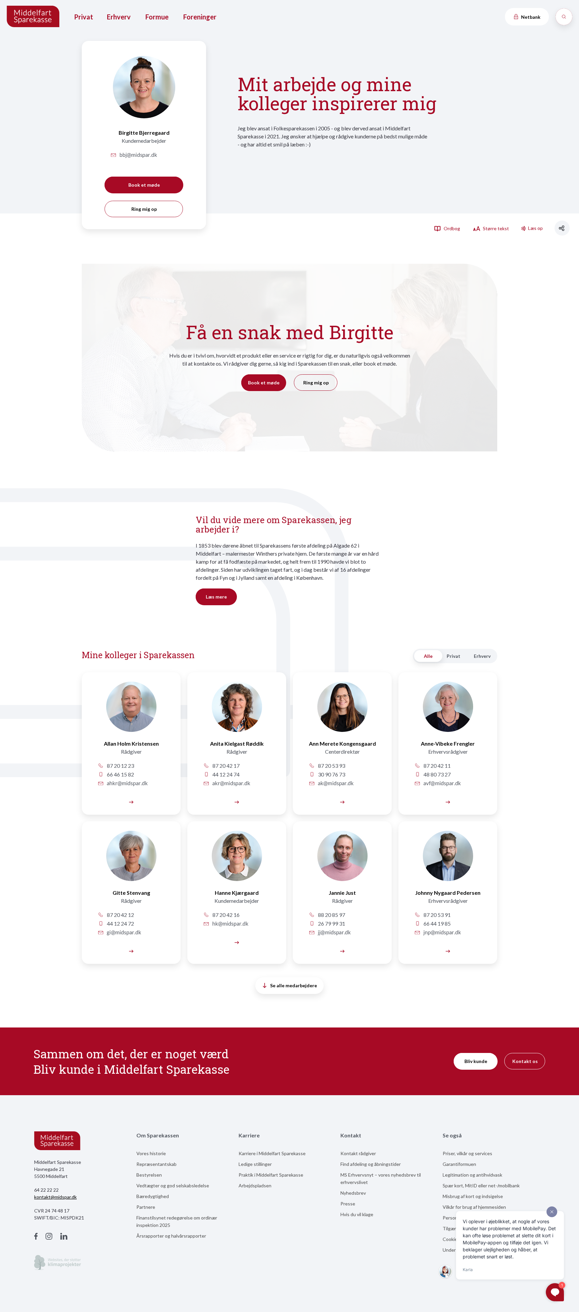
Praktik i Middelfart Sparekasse (271, 1175)
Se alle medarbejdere (293, 985)
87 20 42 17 (225, 765)
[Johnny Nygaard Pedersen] (447, 950)
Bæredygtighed (152, 1196)
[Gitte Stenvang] (131, 860)
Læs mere (216, 597)
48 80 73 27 (437, 774)
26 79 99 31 (331, 923)
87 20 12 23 (120, 765)
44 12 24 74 (225, 774)
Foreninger (199, 17)
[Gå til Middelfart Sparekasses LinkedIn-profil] (63, 1237)
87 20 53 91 (437, 915)
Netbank (530, 17)
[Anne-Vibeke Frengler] (447, 711)
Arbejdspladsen (255, 1185)
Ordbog (451, 228)
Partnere (145, 1207)
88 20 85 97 (331, 915)
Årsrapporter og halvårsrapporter (171, 1236)
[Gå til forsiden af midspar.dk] (33, 17)
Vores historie (151, 1153)
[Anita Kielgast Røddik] (236, 801)
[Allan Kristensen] (131, 711)
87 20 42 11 (437, 765)
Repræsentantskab (156, 1164)
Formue (157, 17)
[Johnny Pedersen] (447, 860)
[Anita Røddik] (236, 711)
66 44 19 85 (437, 923)
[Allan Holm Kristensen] (131, 801)
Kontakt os (525, 1061)
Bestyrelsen (149, 1175)
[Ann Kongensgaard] (342, 711)
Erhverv (119, 17)
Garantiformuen (459, 1164)
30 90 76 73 (331, 774)
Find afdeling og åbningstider (370, 1164)
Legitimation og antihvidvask (472, 1175)
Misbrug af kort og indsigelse (473, 1196)
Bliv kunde (475, 1061)
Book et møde (144, 185)
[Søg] (564, 16)
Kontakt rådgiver (358, 1153)
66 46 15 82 (120, 774)
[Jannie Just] (342, 860)
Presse (347, 1203)
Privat (83, 17)
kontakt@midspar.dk (55, 1197)
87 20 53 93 (331, 765)
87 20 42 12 (120, 915)
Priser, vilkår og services (467, 1153)
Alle (428, 656)
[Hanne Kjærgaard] (236, 860)
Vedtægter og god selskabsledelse (172, 1185)
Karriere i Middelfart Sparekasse (272, 1153)
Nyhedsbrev (353, 1193)
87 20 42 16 (225, 915)
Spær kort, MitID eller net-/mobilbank (481, 1185)
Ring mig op (144, 209)
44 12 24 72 (120, 923)
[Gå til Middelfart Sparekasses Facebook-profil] (36, 1237)
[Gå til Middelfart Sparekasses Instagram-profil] (49, 1237)
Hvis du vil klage (356, 1214)
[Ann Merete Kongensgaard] (342, 801)
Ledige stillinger (255, 1164)
